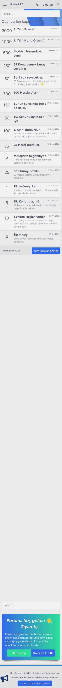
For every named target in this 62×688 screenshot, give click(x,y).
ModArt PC (16, 4)
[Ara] (58, 4)
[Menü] (5, 4)
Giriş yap (20, 653)
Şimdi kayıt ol (41, 653)
